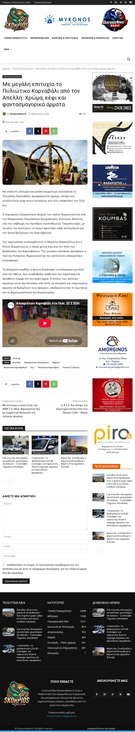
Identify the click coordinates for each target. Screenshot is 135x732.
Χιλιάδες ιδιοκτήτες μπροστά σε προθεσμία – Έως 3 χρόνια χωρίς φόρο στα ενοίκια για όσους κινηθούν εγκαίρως (119, 481)
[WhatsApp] (53, 131)
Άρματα (56, 362)
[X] (126, 3)
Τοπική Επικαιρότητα (23, 68)
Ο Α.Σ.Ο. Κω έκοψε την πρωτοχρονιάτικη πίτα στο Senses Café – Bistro (72, 409)
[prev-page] (4, 481)
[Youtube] (130, 3)
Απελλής (17, 362)
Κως (32, 367)
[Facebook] (111, 3)
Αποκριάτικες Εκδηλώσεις (36, 362)
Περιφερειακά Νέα (41, 453)
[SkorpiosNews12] (4, 114)
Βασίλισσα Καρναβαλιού (15, 367)
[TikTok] (121, 3)
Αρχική (5, 68)
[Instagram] (116, 3)
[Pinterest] (45, 131)
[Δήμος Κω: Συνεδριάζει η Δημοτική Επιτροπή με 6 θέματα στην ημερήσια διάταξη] (74, 445)
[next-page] (10, 481)
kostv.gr (17, 358)
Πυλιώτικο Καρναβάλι (48, 367)
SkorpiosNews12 (18, 113)
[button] (128, 59)
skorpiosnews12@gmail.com (62, 716)
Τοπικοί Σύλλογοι (71, 367)
